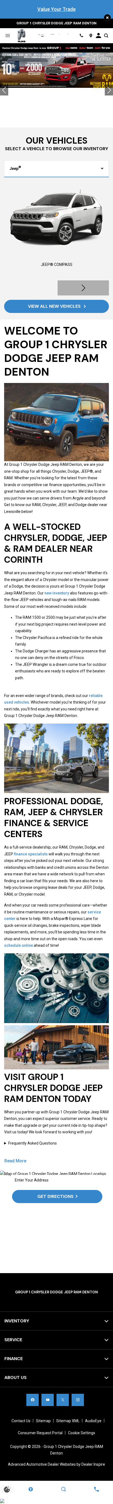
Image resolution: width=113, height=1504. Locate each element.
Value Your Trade (56, 9)
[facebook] (32, 1400)
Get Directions (55, 1196)
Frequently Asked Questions (32, 1143)
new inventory (56, 593)
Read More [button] (15, 1161)
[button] (107, 17)
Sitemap (43, 1421)
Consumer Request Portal (40, 1433)
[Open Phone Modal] (81, 35)
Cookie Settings (81, 1433)
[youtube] (47, 1400)
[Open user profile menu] (98, 35)
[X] (62, 1400)
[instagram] (78, 1400)
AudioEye (93, 1421)
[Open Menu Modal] (7, 35)
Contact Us (21, 1421)
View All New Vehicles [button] (55, 306)
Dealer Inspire (93, 1464)
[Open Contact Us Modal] (96, 1489)
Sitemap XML (68, 1421)
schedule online (18, 945)
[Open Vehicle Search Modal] (106, 35)
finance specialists (31, 854)
